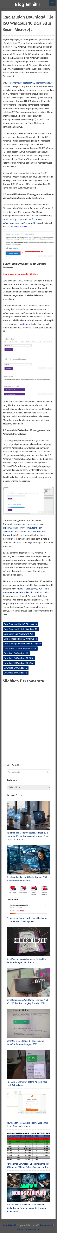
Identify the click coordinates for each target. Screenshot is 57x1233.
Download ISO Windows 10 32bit (18, 658)
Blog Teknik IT (28, 4)
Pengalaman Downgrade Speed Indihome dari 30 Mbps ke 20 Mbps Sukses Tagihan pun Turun (28, 1165)
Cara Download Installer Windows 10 (20, 629)
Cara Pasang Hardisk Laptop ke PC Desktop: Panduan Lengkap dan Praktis (27, 961)
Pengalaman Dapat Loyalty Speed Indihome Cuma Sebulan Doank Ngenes (27, 920)
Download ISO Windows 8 (15, 673)
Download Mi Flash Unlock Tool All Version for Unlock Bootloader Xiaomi (27, 1124)
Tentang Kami (46, 1225)
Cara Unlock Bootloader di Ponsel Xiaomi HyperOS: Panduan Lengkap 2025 (25, 1043)
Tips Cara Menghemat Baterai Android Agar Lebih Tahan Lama (27, 1083)
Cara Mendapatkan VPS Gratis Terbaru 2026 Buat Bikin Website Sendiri (27, 879)
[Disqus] (28, 722)
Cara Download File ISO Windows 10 (20, 624)
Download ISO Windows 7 (15, 668)
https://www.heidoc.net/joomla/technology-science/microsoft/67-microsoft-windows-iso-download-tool (24, 531)
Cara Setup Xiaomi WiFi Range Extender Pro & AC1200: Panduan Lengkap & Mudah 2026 (28, 1002)
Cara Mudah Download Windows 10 (20, 648)
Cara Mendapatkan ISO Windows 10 (20, 639)
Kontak (20, 1229)
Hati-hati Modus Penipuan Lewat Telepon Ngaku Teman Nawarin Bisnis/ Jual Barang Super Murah (26, 1208)
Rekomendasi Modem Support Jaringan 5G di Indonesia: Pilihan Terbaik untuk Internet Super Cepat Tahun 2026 (28, 836)
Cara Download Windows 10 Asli (18, 634)
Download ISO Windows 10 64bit (18, 663)
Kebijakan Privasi (32, 1229)
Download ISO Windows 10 (16, 653)
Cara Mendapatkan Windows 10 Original (22, 643)
